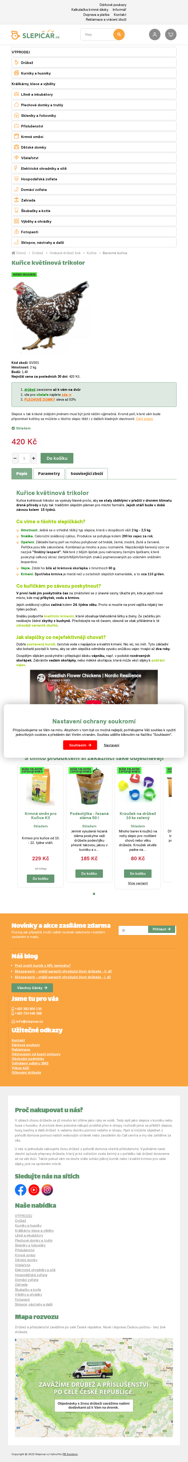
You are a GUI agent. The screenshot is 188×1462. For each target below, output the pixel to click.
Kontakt (120, 14)
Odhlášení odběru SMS (30, 1063)
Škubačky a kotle (32, 210)
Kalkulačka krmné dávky (89, 9)
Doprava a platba (96, 14)
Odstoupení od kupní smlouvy (36, 1054)
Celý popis (144, 419)
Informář (119, 9)
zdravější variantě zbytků (37, 625)
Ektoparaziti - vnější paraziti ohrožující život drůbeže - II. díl (63, 971)
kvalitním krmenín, (59, 616)
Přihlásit (159, 929)
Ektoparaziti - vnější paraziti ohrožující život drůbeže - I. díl (63, 977)
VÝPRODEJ (21, 52)
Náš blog (24, 957)
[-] (15, 458)
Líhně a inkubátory (33, 94)
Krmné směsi (28, 136)
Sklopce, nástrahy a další (39, 242)
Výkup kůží (20, 1068)
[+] (33, 458)
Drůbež (23, 62)
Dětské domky (30, 147)
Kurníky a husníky (32, 72)
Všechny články (29, 988)
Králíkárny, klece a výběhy (33, 83)
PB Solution (70, 1454)
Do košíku (57, 458)
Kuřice (92, 253)
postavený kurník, (41, 644)
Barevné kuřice (115, 253)
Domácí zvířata (30, 189)
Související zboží (87, 474)
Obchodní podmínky (28, 1058)
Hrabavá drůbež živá (65, 253)
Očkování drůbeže (26, 1072)
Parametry (49, 474)
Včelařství (26, 157)
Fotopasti (26, 231)
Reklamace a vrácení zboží (106, 19)
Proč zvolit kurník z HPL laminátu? (43, 965)
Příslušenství (28, 125)
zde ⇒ (67, 394)
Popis (21, 474)
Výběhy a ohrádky (32, 221)
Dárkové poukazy (113, 5)
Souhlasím (77, 745)
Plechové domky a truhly (38, 104)
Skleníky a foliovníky (35, 115)
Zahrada (24, 199)
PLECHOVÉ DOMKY (39, 399)
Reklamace (21, 1049)
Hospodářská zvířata (35, 178)
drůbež (30, 389)
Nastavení (111, 745)
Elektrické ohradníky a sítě (40, 168)
